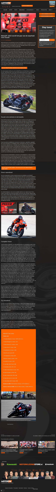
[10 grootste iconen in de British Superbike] (28, 444)
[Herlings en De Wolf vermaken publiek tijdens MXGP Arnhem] (46, 444)
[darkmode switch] (2, 490)
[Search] (54, 19)
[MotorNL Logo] (6, 481)
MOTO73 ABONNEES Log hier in (47, 13)
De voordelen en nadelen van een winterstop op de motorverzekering (44, 435)
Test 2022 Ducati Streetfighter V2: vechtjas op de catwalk (10, 435)
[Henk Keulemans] (3, 426)
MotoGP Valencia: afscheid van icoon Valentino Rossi (16, 67)
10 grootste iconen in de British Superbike (26, 450)
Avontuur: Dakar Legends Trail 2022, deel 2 (52, 4)
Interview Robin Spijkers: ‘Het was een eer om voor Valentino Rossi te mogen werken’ (17, 168)
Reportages (52, 6)
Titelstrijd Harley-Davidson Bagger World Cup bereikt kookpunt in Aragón (9, 450)
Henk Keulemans (8, 40)
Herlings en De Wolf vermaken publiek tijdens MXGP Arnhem (46, 450)
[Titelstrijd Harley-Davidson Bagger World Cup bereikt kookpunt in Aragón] (9, 444)
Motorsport (3, 452)
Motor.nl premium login (27, 5)
